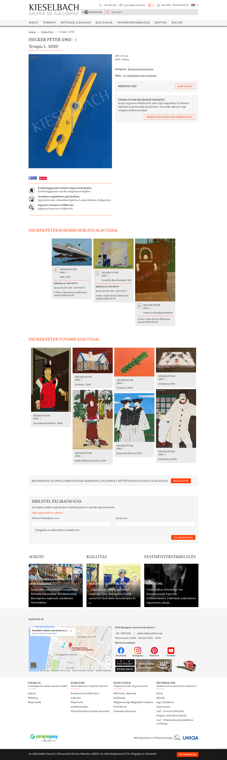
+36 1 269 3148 (110, 5)
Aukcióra (76, 698)
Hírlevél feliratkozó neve (46, 518)
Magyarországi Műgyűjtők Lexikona (133, 702)
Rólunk (177, 22)
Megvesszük (34, 702)
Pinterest (154, 655)
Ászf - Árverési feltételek (170, 711)
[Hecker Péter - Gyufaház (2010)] (93, 360)
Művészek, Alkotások (76, 22)
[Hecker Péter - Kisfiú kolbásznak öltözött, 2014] (93, 419)
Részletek (151, 753)
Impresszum (163, 706)
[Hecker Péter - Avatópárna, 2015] (176, 360)
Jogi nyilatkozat (165, 702)
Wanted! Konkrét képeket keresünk (90, 711)
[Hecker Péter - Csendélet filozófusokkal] (113, 254)
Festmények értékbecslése (85, 693)
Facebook (121, 655)
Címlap (32, 32)
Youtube (171, 655)
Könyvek (161, 22)
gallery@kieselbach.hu (134, 5)
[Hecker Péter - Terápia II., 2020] (134, 362)
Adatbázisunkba (79, 706)
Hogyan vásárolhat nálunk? (171, 715)
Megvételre (77, 702)
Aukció (33, 22)
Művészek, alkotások (125, 693)
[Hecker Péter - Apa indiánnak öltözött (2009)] (51, 380)
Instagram (137, 655)
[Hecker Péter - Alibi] (72, 252)
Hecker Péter (47, 32)
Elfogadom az (57, 530)
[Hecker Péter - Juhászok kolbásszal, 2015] (134, 417)
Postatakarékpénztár (125, 711)
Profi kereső (120, 706)
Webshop (49, 22)
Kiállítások (104, 22)
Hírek (159, 693)
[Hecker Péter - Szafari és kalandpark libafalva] (155, 270)
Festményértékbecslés (133, 22)
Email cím (121, 518)
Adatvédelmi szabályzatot (65, 530)
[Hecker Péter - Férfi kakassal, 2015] (176, 418)
